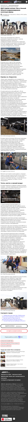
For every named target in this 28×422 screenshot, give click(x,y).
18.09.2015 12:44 (4, 5)
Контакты (4, 378)
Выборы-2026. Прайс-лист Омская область (13, 376)
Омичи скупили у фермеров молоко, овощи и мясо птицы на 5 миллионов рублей (15, 356)
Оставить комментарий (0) (14, 331)
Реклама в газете (17, 374)
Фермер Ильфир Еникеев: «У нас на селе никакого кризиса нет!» (14, 365)
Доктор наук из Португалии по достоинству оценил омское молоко (12, 319)
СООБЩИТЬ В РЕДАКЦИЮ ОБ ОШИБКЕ (11, 380)
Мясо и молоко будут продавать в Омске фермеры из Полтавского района (14, 360)
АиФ (14, 35)
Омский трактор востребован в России (14, 320)
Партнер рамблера (12, 415)
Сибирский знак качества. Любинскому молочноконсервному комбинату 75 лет (13, 316)
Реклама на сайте (6, 374)
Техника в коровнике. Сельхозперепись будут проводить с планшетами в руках (15, 352)
